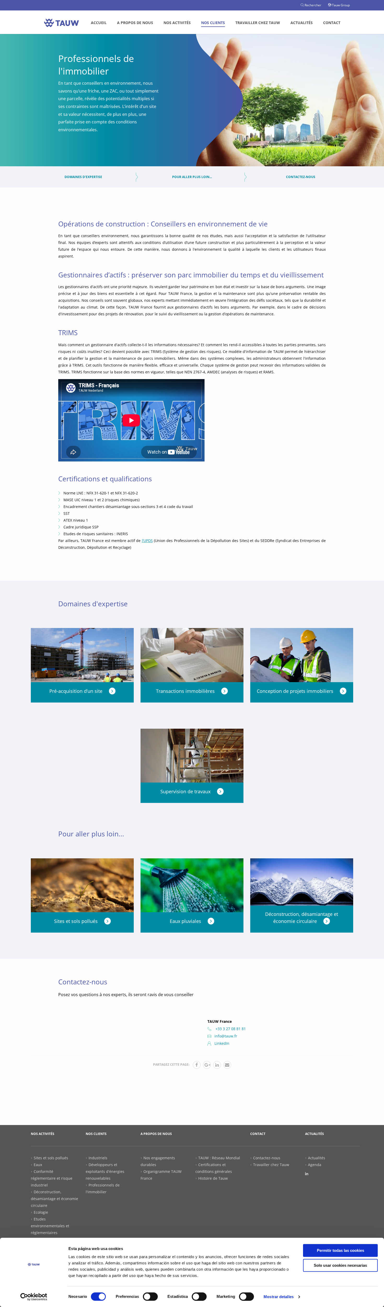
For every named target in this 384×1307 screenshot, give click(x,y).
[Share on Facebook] (196, 1065)
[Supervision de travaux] (192, 757)
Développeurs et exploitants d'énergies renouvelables (105, 1171)
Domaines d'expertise (83, 177)
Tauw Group (340, 5)
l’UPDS (147, 540)
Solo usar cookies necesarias (340, 1265)
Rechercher (312, 5)
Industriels (98, 1157)
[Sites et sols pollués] (82, 887)
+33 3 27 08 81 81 (230, 1028)
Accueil (99, 22)
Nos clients (213, 22)
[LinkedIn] (306, 1173)
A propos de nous (135, 22)
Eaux (38, 1164)
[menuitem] (99, 23)
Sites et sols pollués (51, 1157)
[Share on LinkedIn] (217, 1065)
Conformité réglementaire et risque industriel (51, 1178)
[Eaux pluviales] (192, 887)
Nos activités (177, 22)
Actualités (301, 22)
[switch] (150, 1296)
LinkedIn (221, 1043)
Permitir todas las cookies (340, 1250)
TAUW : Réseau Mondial (219, 1157)
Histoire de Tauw (213, 1178)
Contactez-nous (300, 177)
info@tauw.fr (225, 1036)
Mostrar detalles (279, 1296)
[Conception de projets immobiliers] (301, 657)
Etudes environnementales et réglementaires (50, 1226)
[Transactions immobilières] (192, 657)
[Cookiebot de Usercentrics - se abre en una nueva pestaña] (34, 1297)
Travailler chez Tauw (257, 22)
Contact (331, 22)
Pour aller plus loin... (192, 177)
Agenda (314, 1164)
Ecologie (41, 1212)
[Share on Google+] (207, 1065)
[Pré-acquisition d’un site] (82, 657)
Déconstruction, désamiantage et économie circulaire (54, 1198)
